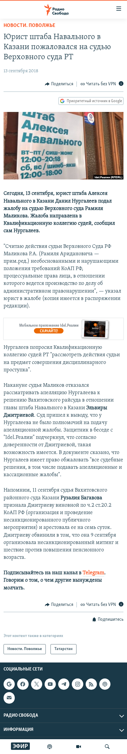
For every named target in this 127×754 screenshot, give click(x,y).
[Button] (59, 84)
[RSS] (91, 684)
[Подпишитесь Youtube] (50, 684)
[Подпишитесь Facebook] (22, 684)
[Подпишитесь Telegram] (63, 684)
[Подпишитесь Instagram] (77, 684)
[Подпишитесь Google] (9, 684)
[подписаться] (9, 698)
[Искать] (107, 746)
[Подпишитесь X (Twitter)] (36, 684)
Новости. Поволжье (29, 25)
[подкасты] (49, 746)
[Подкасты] (104, 684)
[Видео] (78, 746)
